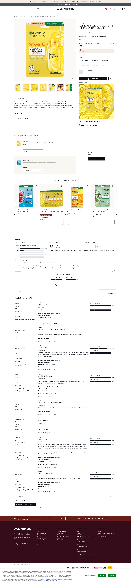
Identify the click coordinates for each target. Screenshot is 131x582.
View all (112, 43)
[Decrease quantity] (81, 72)
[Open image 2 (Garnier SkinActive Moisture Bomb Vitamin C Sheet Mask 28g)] (26, 87)
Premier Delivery (41, 543)
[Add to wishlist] (111, 78)
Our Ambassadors (81, 543)
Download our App (41, 533)
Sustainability (60, 538)
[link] (116, 8)
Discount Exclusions (41, 534)
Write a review (94, 36)
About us (79, 531)
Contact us (39, 541)
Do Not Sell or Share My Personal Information (21, 544)
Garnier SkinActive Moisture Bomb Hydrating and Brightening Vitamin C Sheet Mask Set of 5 (51, 211)
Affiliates (79, 544)
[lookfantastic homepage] (65, 9)
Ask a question (102, 36)
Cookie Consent (18, 541)
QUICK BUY (26, 222)
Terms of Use (54, 580)
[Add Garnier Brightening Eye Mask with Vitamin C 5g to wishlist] (87, 186)
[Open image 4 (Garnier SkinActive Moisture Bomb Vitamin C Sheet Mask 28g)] (43, 87)
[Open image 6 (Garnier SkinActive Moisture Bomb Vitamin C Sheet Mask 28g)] (60, 87)
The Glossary (80, 533)
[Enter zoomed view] (73, 78)
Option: (81, 57)
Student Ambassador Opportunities (85, 554)
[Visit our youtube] (99, 518)
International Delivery (42, 539)
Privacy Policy (60, 533)
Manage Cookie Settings (90, 575)
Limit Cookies (102, 575)
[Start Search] (38, 8)
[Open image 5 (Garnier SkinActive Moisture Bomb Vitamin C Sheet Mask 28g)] (51, 87)
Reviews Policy (60, 539)
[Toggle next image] (75, 50)
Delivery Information (41, 538)
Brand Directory (80, 534)
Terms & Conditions (61, 531)
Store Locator (100, 531)
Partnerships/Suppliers (82, 546)
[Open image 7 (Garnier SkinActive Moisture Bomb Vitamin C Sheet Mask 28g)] (68, 87)
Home (15, 16)
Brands (20, 16)
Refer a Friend (80, 549)
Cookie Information (61, 534)
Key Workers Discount (82, 551)
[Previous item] (15, 204)
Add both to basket (96, 159)
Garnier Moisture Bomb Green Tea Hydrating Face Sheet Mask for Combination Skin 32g (100, 211)
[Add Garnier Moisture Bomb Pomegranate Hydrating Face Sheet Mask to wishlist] (36, 186)
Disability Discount (81, 541)
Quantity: (82, 69)
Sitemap (79, 548)
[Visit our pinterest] (105, 518)
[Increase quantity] (90, 72)
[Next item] (116, 204)
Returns (39, 536)
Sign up (60, 518)
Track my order (40, 544)
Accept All (112, 575)
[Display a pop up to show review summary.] (25, 213)
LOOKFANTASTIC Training (103, 536)
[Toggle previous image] (15, 50)
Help (38, 531)
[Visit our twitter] (92, 518)
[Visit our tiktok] (102, 518)
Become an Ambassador (83, 553)
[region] (65, 575)
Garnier (25, 16)
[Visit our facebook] (89, 518)
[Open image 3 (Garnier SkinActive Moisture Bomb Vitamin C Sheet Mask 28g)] (34, 87)
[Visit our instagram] (95, 518)
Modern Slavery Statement (63, 536)
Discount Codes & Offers (83, 539)
